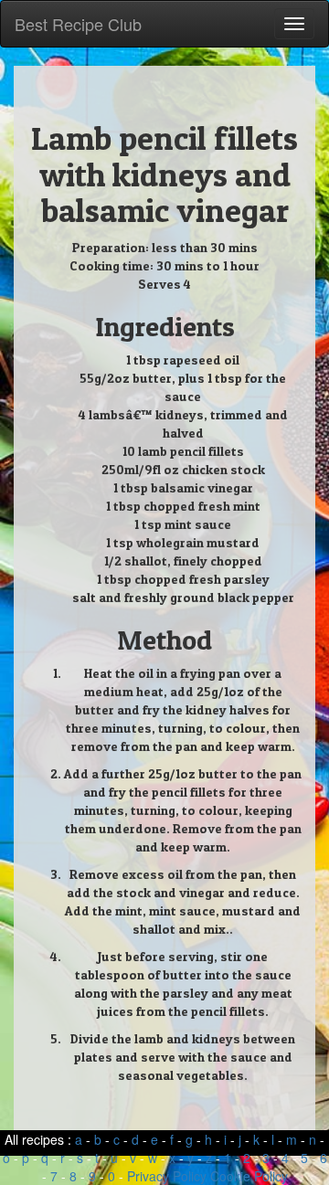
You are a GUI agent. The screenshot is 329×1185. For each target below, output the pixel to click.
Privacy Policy (167, 1176)
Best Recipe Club (78, 24)
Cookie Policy (249, 1176)
